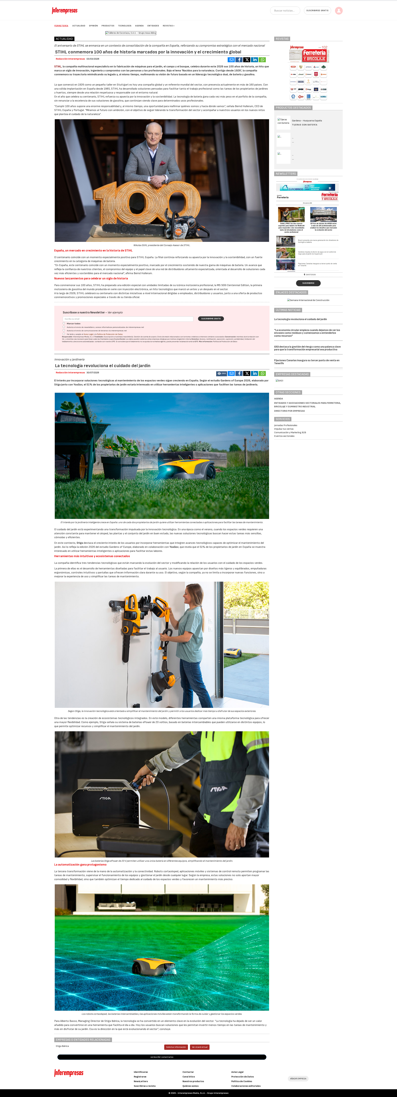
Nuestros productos (193, 1081)
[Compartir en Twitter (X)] (246, 59)
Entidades (153, 26)
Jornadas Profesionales (285, 425)
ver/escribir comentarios (161, 1057)
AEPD (196, 342)
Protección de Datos (242, 1076)
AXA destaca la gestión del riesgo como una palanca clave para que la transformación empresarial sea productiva (307, 348)
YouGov (174, 547)
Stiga (80, 543)
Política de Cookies (241, 1081)
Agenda (139, 26)
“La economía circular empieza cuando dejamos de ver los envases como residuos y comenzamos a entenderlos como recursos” (307, 333)
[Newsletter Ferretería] (308, 225)
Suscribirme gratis (211, 318)
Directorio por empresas (289, 410)
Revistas (168, 26)
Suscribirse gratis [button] (317, 10)
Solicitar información (176, 1047)
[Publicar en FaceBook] (239, 59)
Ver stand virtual (199, 1047)
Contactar (188, 1072)
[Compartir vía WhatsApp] (262, 59)
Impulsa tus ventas (284, 428)
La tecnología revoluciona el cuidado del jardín (300, 319)
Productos (108, 26)
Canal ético (189, 1076)
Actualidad (78, 26)
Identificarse (141, 1072)
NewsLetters (141, 1081)
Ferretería (61, 25)
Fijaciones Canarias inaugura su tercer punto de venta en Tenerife (306, 362)
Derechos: (195, 339)
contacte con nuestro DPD (105, 342)
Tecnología (125, 26)
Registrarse (140, 1076)
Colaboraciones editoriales (246, 1086)
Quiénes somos (190, 1086)
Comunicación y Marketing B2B (290, 432)
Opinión (93, 26)
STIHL (57, 66)
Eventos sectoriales (284, 436)
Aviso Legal (88, 334)
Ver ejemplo (115, 312)
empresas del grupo (159, 339)
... (293, 141)
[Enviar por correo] (231, 59)
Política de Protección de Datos (110, 334)
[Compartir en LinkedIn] (254, 59)
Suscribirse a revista (145, 1086)
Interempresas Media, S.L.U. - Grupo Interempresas (203, 1093)
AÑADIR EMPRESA (298, 1078)
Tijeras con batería (304, 124)
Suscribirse (308, 283)
